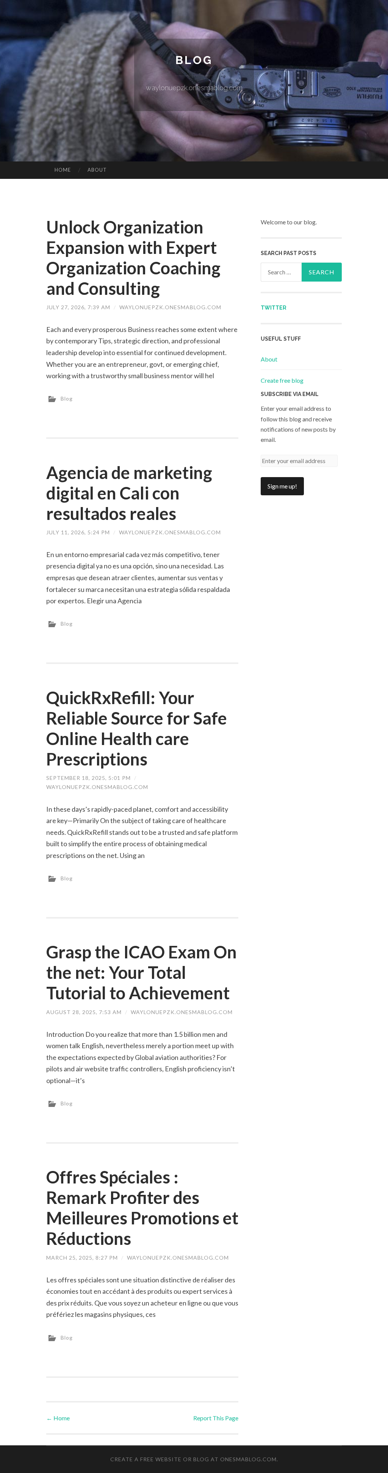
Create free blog (282, 380)
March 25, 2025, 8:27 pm (82, 1257)
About (97, 170)
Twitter (273, 308)
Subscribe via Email (290, 394)
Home (63, 170)
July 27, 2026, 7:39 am (78, 307)
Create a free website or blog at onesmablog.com (193, 1459)
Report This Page (215, 1417)
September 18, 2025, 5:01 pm (88, 778)
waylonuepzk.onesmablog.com (170, 307)
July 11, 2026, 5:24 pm (78, 532)
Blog (194, 60)
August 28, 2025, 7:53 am (84, 1012)
